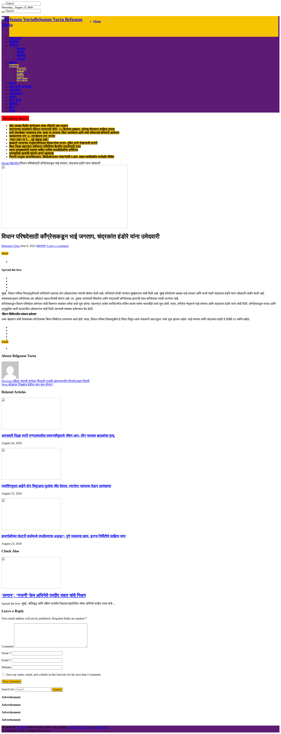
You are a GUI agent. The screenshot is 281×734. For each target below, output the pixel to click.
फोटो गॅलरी (15, 100)
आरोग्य (13, 97)
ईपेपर (12, 107)
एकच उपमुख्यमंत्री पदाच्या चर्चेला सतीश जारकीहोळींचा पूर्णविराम (43, 149)
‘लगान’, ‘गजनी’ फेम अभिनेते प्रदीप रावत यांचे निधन (44, 595)
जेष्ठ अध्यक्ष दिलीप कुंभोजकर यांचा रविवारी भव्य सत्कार (38, 125)
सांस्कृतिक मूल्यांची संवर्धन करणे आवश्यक (31, 153)
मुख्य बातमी (15, 38)
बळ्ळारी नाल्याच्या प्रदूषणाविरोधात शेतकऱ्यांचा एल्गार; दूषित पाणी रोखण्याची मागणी (53, 143)
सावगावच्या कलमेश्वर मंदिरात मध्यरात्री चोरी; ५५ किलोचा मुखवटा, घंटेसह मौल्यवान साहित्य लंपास (62, 129)
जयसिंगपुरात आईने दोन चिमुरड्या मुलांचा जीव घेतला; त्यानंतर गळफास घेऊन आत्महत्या (56, 486)
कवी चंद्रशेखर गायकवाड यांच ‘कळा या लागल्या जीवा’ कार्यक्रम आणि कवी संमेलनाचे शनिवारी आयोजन (64, 132)
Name (6, 653)
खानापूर (21, 59)
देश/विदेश (14, 41)
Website (6, 667)
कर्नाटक (13, 45)
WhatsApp (100, 727)
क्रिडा (12, 83)
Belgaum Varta (11, 246)
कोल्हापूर (21, 69)
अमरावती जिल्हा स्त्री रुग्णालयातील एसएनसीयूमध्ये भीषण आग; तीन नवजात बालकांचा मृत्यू (58, 436)
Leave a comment (57, 246)
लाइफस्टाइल (16, 93)
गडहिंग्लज (22, 79)
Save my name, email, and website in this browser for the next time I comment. (53, 674)
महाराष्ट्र (14, 66)
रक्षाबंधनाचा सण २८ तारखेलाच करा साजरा (32, 136)
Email (6, 660)
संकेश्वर (21, 48)
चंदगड (20, 72)
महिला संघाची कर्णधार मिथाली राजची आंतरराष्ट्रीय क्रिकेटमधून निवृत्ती (45, 381)
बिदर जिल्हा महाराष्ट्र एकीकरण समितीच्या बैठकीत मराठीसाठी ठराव (45, 146)
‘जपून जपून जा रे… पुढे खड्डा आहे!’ (29, 139)
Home (97, 21)
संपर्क (12, 110)
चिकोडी (21, 55)
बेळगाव (13, 62)
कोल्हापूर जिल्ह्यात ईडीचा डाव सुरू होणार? (27, 384)
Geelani (21, 727)
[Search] (3, 4)
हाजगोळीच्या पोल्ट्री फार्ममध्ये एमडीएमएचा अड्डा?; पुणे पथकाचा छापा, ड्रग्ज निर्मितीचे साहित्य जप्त (64, 536)
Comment (7, 646)
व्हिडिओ (13, 103)
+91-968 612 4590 (79, 727)
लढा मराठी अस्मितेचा (20, 86)
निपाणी (20, 52)
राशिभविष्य (14, 90)
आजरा (20, 76)
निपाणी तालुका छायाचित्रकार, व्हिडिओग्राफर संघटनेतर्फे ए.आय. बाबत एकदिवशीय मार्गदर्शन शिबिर (61, 156)
